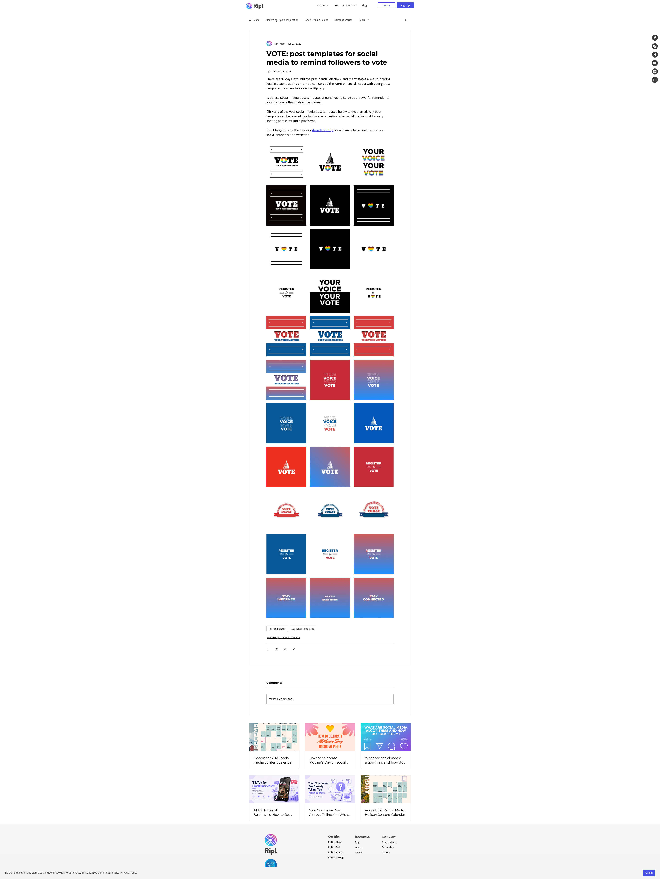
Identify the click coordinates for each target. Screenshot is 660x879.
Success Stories (344, 20)
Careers (386, 852)
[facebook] (655, 37)
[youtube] (655, 63)
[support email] (655, 80)
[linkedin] (655, 71)
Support (359, 847)
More (362, 20)
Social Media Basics (316, 20)
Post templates (277, 628)
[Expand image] (302, 146)
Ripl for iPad (334, 847)
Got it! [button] (649, 872)
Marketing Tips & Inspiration (282, 20)
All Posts (254, 20)
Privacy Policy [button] (128, 872)
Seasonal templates (303, 628)
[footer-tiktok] (655, 54)
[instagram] (655, 46)
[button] (406, 20)
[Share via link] (293, 649)
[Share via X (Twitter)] (276, 649)
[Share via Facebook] (268, 649)
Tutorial (358, 852)
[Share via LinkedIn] (285, 649)
